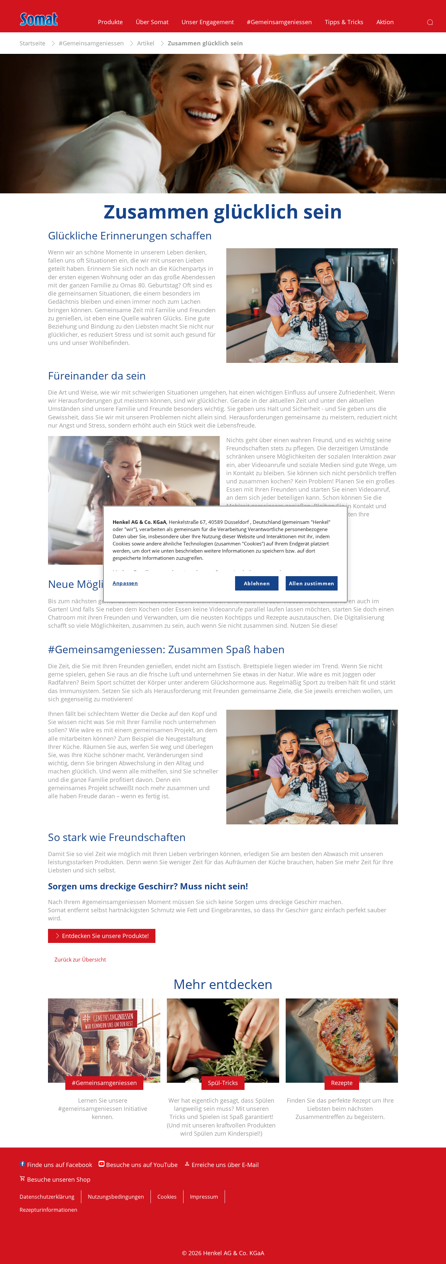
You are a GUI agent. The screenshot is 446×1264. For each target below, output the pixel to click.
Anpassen (125, 583)
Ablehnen (257, 583)
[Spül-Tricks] (223, 1072)
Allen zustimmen (311, 583)
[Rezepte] (342, 1072)
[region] (225, 554)
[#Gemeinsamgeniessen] (104, 1072)
